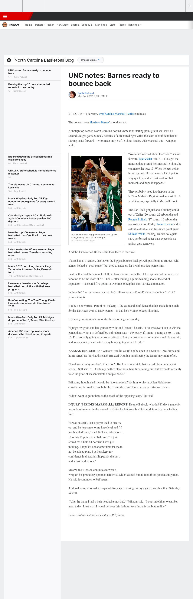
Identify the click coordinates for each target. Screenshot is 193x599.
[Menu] (5, 16)
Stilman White (136, 234)
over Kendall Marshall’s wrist (116, 114)
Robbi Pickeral (86, 93)
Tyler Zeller (145, 159)
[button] (180, 16)
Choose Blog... (88, 59)
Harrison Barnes (99, 122)
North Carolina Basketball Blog (44, 60)
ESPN (20, 16)
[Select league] (11, 6)
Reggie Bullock (137, 219)
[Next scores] (189, 6)
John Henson (165, 224)
